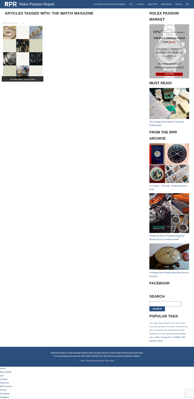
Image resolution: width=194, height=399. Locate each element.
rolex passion (158, 330)
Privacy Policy (109, 360)
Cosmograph (170, 326)
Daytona (169, 334)
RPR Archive (166, 4)
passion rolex (160, 334)
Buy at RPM (5, 372)
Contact (140, 4)
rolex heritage (169, 330)
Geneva (176, 334)
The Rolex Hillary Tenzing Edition (22, 79)
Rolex (151, 330)
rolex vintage (153, 323)
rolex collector (155, 337)
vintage (160, 323)
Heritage (182, 334)
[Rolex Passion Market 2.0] (169, 51)
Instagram (4, 397)
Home (3, 368)
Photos (179, 4)
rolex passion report (181, 326)
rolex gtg (157, 326)
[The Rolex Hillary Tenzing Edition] (22, 52)
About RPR (152, 4)
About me (4, 383)
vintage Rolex (167, 337)
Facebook (4, 394)
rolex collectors (176, 323)
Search (157, 309)
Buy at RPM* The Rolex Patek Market (110, 4)
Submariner (167, 323)
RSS (187, 4)
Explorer (163, 326)
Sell (131, 4)
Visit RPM (169, 74)
